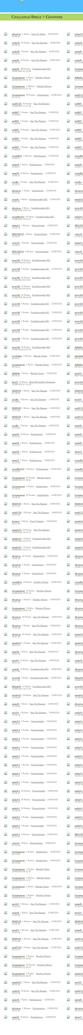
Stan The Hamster (39, 43)
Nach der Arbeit (38, 34)
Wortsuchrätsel (38, 225)
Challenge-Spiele (26, 16)
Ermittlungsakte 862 (41, 69)
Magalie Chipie (40, 356)
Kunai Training (37, 521)
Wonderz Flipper (42, 77)
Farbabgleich (43, 95)
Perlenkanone (40, 156)
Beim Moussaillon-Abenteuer (42, 382)
